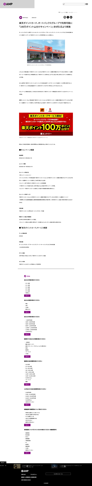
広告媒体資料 (34, 477)
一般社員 (27, 342)
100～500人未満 (29, 370)
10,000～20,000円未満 (30, 396)
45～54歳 (27, 289)
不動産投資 (27, 440)
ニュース (63, 12)
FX (26, 442)
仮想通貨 (27, 438)
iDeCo (26, 436)
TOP (59, 12)
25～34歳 (27, 285)
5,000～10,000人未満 (30, 376)
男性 (26, 303)
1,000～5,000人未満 (30, 374)
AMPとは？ (23, 474)
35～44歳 (27, 287)
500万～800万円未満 (30, 324)
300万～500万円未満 (30, 322)
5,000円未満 (28, 392)
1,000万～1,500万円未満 (31, 327)
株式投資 (27, 435)
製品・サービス (69, 12)
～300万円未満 (28, 320)
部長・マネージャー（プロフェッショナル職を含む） (35, 346)
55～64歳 (27, 291)
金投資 (26, 444)
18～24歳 (27, 283)
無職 (26, 381)
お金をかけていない (29, 402)
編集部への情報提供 (25, 477)
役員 (26, 348)
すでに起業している (29, 416)
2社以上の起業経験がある (31, 418)
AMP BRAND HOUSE (26, 480)
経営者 (26, 350)
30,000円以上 (28, 400)
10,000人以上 (28, 377)
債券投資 (27, 446)
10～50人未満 (28, 366)
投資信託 (27, 433)
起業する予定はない (29, 422)
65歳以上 (27, 292)
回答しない (27, 309)
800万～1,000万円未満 (30, 325)
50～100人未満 (28, 368)
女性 (26, 305)
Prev (27, 466)
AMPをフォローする (59, 474)
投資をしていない (29, 450)
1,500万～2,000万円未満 (31, 329)
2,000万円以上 (28, 331)
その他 (26, 307)
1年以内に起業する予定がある (32, 414)
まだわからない (28, 420)
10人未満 (27, 364)
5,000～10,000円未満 (30, 394)
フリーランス (28, 351)
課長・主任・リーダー (29, 344)
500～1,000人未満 (29, 372)
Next (64, 466)
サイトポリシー (34, 474)
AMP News (25, 17)
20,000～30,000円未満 (30, 398)
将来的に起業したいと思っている (32, 412)
